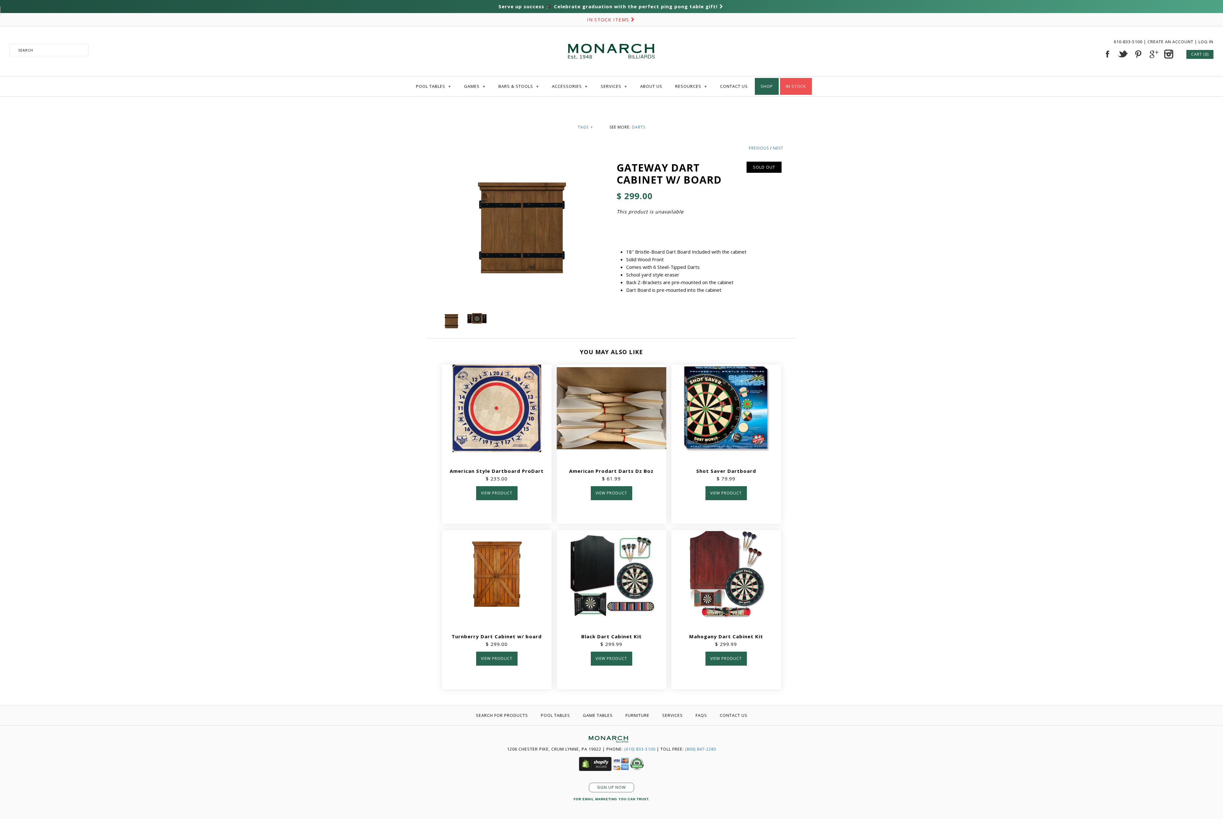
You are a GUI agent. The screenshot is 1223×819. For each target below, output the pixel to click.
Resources (691, 86)
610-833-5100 (1129, 42)
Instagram (1169, 54)
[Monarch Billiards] (611, 36)
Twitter (1123, 54)
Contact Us (734, 86)
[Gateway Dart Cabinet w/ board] (452, 315)
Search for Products (502, 715)
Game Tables (598, 715)
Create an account (1170, 42)
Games (474, 86)
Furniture (637, 715)
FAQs (701, 715)
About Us (651, 86)
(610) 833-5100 (639, 749)
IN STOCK (796, 86)
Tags (585, 127)
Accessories (570, 86)
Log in (1205, 42)
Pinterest (1138, 54)
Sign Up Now (611, 787)
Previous (759, 148)
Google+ (1153, 54)
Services (614, 86)
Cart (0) (1200, 54)
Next (778, 148)
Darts (638, 127)
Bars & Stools (518, 86)
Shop (767, 86)
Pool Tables (433, 86)
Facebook (1107, 54)
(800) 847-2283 (700, 749)
